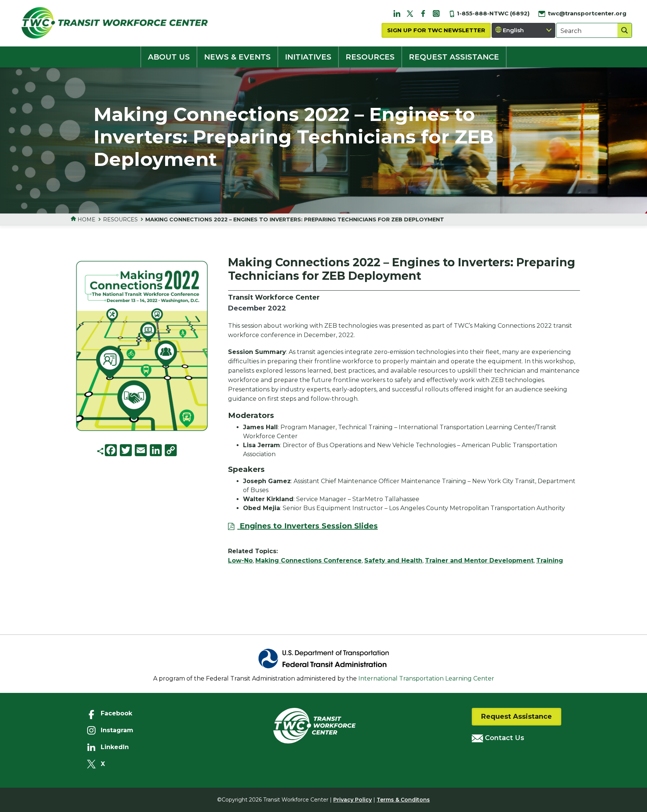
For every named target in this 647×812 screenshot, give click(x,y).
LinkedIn (115, 747)
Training (549, 560)
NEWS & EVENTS (237, 56)
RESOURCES (370, 56)
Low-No (240, 560)
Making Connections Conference (308, 560)
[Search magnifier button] (624, 30)
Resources (120, 219)
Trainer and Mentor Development (479, 560)
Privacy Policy (352, 799)
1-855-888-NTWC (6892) (492, 13)
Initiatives (308, 56)
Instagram (117, 730)
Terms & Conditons (403, 799)
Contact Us (503, 738)
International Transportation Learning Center (426, 678)
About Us (169, 56)
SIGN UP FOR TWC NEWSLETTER (436, 30)
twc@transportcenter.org (586, 13)
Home (85, 219)
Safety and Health (393, 560)
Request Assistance (516, 716)
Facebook (116, 713)
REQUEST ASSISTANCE (454, 56)
